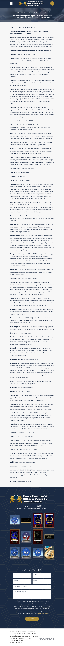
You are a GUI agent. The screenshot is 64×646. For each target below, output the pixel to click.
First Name (17, 575)
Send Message (30, 618)
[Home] (31, 3)
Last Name (36, 575)
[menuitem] (12, 643)
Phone (16, 580)
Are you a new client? (20, 586)
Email (35, 580)
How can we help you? (20, 591)
